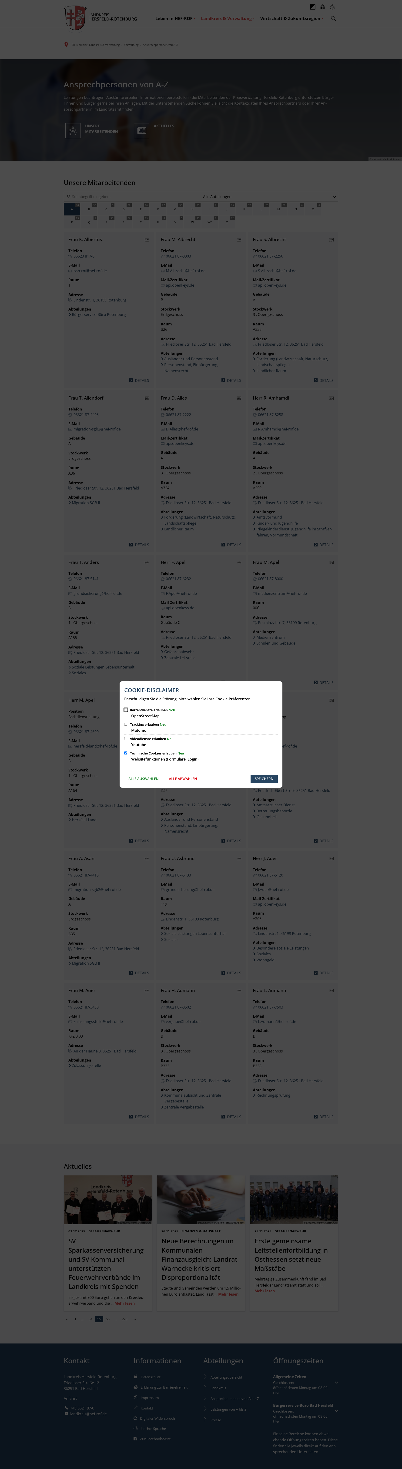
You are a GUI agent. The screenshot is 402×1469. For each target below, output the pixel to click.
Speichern (264, 778)
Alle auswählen (143, 778)
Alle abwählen (183, 778)
